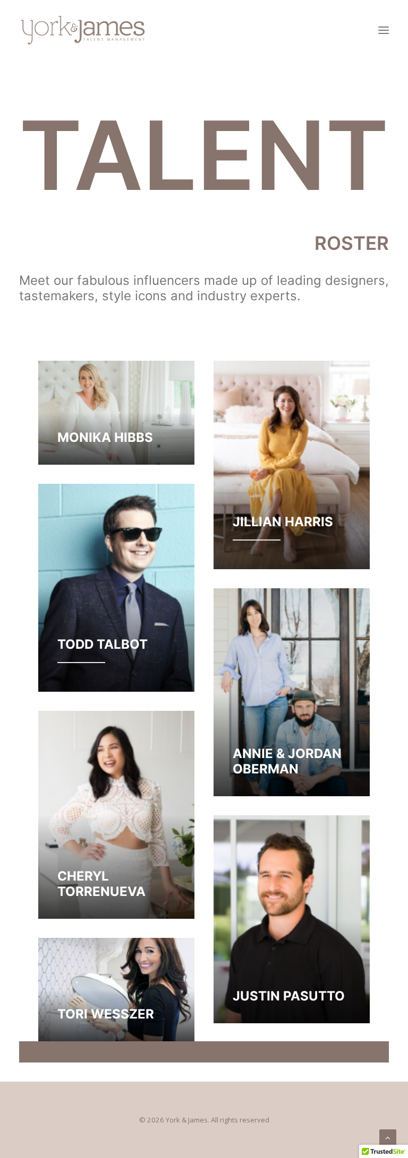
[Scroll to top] (387, 1136)
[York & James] (83, 30)
